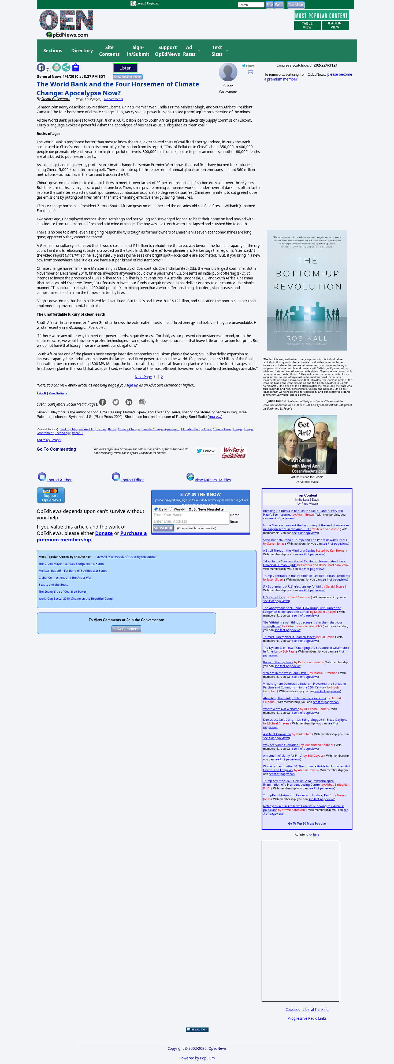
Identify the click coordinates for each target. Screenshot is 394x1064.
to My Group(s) (49, 440)
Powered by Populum (197, 1058)
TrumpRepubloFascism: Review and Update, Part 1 (297, 795)
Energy (237, 429)
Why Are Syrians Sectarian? (281, 745)
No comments (113, 99)
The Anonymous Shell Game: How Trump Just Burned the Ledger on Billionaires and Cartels (302, 610)
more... (215, 416)
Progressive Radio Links (307, 1018)
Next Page (143, 376)
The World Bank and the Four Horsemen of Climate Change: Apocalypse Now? (118, 88)
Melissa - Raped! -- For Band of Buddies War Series (73, 571)
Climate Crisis (222, 429)
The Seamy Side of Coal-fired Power (62, 591)
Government (45, 433)
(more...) (77, 433)
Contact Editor (132, 480)
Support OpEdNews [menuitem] (165, 50)
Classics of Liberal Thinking (307, 1009)
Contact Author (59, 480)
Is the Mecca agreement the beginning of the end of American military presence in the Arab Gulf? (306, 527)
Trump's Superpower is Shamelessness (289, 637)
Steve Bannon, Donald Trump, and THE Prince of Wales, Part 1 (305, 540)
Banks (112, 429)
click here (312, 834)
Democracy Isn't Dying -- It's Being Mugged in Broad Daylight (305, 720)
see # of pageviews (282, 518)
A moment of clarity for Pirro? (283, 755)
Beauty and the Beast (53, 584)
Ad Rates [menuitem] (189, 50)
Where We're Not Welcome (281, 709)
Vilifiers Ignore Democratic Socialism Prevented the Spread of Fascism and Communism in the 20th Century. (304, 685)
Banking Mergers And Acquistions (83, 429)
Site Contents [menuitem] (109, 50)
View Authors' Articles (213, 480)
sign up (132, 385)
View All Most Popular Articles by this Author (126, 557)
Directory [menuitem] (81, 51)
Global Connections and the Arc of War (65, 578)
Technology (62, 433)
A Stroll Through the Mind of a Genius (289, 550)
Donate (104, 533)
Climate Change (129, 429)
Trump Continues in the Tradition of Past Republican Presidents (306, 576)
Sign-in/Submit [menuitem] (137, 50)
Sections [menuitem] (52, 51)
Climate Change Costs (196, 429)
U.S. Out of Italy (274, 597)
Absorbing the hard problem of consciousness (294, 698)
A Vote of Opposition (277, 734)
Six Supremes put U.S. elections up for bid (292, 586)
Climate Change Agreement (161, 429)
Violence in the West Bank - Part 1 (286, 673)
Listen (126, 68)
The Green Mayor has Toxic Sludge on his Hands (71, 564)
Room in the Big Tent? (278, 662)
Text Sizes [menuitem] (217, 50)
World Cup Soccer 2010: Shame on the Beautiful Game (76, 598)
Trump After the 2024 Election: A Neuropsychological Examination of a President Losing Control (298, 782)
